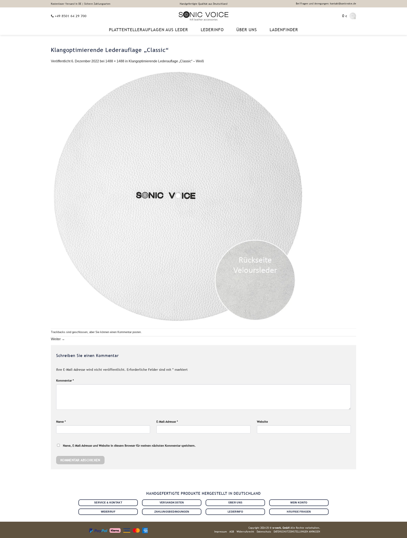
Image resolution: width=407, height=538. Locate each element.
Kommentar (65, 380)
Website (262, 422)
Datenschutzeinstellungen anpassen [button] (297, 532)
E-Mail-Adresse (167, 422)
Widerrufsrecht (245, 532)
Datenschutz (264, 532)
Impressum (220, 532)
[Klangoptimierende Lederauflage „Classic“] (178, 196)
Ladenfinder (284, 29)
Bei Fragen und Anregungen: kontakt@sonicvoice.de (326, 4)
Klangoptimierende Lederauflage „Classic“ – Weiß (166, 61)
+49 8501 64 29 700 (70, 16)
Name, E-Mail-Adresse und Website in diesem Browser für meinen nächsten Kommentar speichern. (129, 445)
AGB (231, 532)
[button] (349, 15)
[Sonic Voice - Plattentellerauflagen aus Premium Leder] (203, 16)
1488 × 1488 (114, 61)
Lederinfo (212, 29)
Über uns (246, 29)
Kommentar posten (129, 332)
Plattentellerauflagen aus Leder (148, 29)
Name (61, 422)
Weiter (58, 339)
